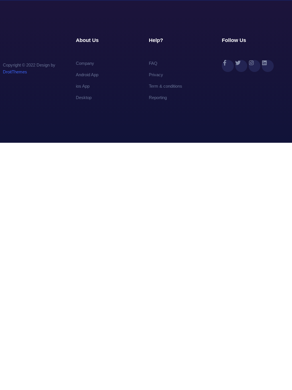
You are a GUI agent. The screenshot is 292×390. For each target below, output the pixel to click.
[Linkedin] (268, 66)
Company (85, 63)
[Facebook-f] (228, 66)
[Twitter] (241, 66)
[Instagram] (255, 66)
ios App (83, 86)
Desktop (84, 97)
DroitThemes (15, 71)
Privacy (156, 74)
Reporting (158, 97)
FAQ (153, 63)
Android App (87, 74)
